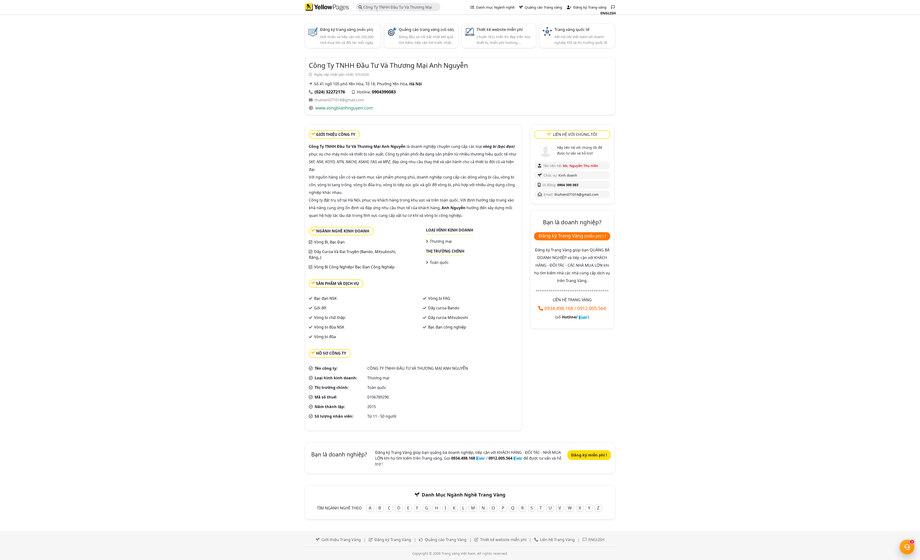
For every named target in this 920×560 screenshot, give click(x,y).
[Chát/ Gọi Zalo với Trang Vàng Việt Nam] (583, 317)
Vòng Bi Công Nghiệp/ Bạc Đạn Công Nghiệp (354, 267)
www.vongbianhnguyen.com (344, 108)
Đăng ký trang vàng (346, 29)
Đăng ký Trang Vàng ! (572, 235)
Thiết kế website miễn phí (500, 29)
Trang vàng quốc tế (571, 29)
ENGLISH (596, 539)
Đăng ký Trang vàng (589, 7)
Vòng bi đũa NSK (329, 327)
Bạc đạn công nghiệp (447, 327)
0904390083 (384, 92)
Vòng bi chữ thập (329, 317)
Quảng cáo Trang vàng (543, 7)
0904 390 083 (567, 185)
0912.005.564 (591, 308)
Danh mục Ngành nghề (494, 7)
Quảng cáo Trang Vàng (445, 539)
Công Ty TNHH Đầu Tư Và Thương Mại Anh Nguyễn (395, 8)
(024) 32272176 (330, 92)
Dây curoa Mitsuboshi (448, 317)
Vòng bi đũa (325, 336)
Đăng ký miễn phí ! (589, 455)
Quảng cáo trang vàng (426, 29)
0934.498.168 (558, 308)
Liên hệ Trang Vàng (557, 539)
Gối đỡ (320, 308)
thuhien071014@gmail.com (339, 100)
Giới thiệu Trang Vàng (341, 539)
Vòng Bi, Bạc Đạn (329, 242)
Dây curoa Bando (443, 308)
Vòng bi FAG (439, 298)
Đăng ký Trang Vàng (392, 539)
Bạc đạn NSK (325, 298)
